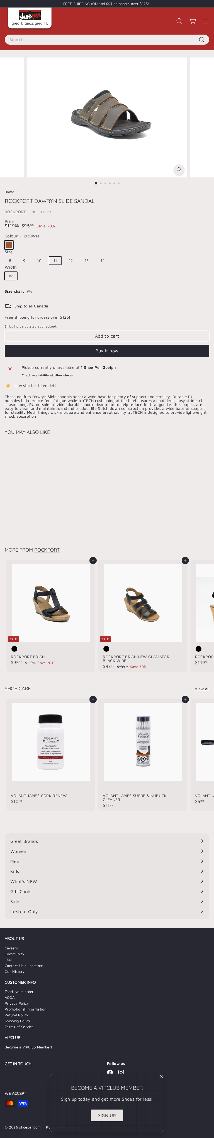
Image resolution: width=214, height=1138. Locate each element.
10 (39, 260)
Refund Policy (16, 1015)
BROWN (9, 245)
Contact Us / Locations (24, 965)
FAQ (8, 959)
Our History (15, 971)
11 (55, 260)
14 (103, 260)
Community (14, 954)
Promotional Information (25, 1009)
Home (10, 192)
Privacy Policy (17, 1003)
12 (71, 260)
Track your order (19, 991)
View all (202, 689)
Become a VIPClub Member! (28, 1047)
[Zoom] (179, 169)
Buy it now (107, 350)
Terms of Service (19, 1026)
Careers (11, 948)
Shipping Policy (17, 1021)
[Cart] (192, 21)
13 (87, 260)
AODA (9, 997)
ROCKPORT (15, 211)
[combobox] (107, 40)
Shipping (12, 326)
